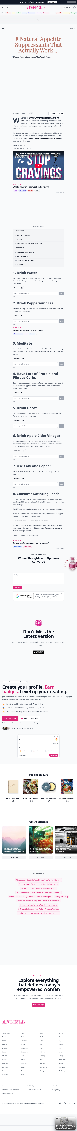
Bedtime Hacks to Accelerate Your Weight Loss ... (38, 884)
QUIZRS (62, 192)
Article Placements (57, 1086)
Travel (8, 13)
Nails (41, 1059)
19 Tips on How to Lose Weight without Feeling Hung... (38, 892)
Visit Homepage (38, 1005)
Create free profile (10, 718)
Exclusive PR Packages (34, 1090)
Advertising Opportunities (10, 1090)
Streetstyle (43, 1067)
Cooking (37, 190)
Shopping (30, 190)
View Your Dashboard (31, 718)
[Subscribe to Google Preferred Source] (24, 596)
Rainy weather (27, 546)
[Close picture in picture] (57, 1118)
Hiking (15, 190)
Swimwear (66, 13)
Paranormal (31, 13)
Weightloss (5, 1075)
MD (31, 113)
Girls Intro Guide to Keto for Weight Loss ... (38, 888)
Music (23, 1059)
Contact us (5, 1086)
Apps (22, 1033)
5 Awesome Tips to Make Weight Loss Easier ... (38, 905)
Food (41, 1044)
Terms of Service (7, 1093)
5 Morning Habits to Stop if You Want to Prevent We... (38, 901)
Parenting (5, 1063)
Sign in (38, 723)
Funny (61, 1044)
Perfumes (45, 13)
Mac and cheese (18, 334)
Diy (13, 13)
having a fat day (61, 896)
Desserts (24, 1041)
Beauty (4, 1037)
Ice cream (39, 334)
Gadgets (39, 13)
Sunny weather (18, 546)
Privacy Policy (56, 1090)
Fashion (53, 13)
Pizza (26, 334)
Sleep (23, 1067)
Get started (54, 755)
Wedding (62, 1071)
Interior (42, 1052)
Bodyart (23, 1037)
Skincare (5, 1067)
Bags (3, 13)
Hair (60, 1048)
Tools (22, 1075)
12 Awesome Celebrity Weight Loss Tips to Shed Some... (38, 880)
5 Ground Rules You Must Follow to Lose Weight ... (38, 909)
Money (61, 1056)
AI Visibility (30, 1086)
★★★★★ (71, 28)
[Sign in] (74, 7)
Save (53, 113)
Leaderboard (22, 755)
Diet (41, 1041)
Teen (3, 1071)
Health (4, 1052)
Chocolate (32, 334)
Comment (17, 587)
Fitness (23, 1044)
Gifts (41, 1048)
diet (3, 28)
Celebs (61, 1037)
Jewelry (61, 1052)
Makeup (42, 1056)
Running (42, 1063)
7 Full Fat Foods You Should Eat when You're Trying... (38, 913)
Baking (73, 13)
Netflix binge (22, 190)
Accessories (6, 1033)
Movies (4, 1059)
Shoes (24, 13)
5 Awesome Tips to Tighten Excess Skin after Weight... (30, 896)
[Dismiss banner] (61, 593)
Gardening (24, 1048)
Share (61, 113)
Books (42, 1037)
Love (22, 1056)
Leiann (17, 113)
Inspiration (24, 1052)
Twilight (19, 13)
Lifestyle (59, 13)
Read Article (18, 858)
